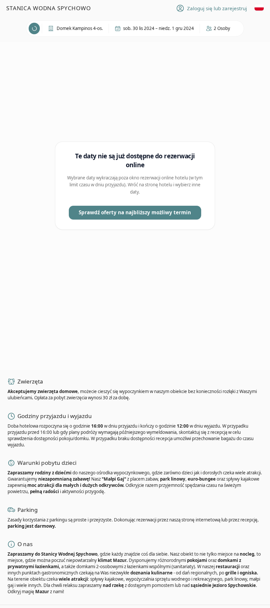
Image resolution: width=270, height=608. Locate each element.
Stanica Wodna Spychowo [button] (48, 8)
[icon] (218, 28)
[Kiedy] (34, 28)
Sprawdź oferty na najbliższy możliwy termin (135, 212)
